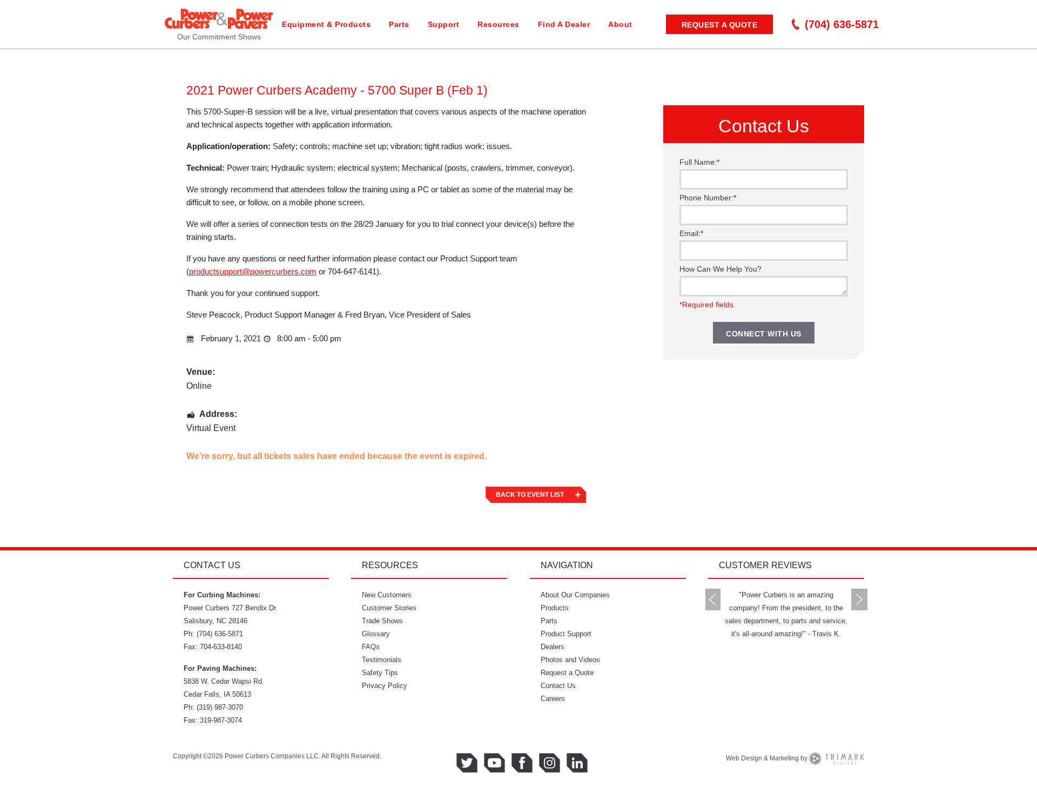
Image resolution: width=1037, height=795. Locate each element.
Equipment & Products (326, 24)
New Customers (387, 595)
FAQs (371, 647)
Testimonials (381, 660)
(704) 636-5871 (842, 24)
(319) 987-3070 (220, 707)
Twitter (467, 763)
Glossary (376, 634)
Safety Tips (380, 673)
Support (444, 24)
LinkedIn (577, 763)
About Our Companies (575, 595)
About (620, 24)
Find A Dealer (564, 24)
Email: (691, 233)
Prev (713, 599)
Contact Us (558, 686)
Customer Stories (389, 608)
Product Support (566, 634)
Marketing (784, 758)
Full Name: (699, 162)
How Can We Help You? (720, 269)
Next (859, 599)
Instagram (549, 763)
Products (555, 608)
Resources (498, 24)
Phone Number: (707, 197)
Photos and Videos (570, 660)
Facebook (522, 763)
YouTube (494, 763)
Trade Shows (382, 621)
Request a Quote (720, 25)
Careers (553, 699)
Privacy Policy (384, 686)
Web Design (744, 758)
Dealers (552, 647)
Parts (399, 24)
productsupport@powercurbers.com (253, 271)
